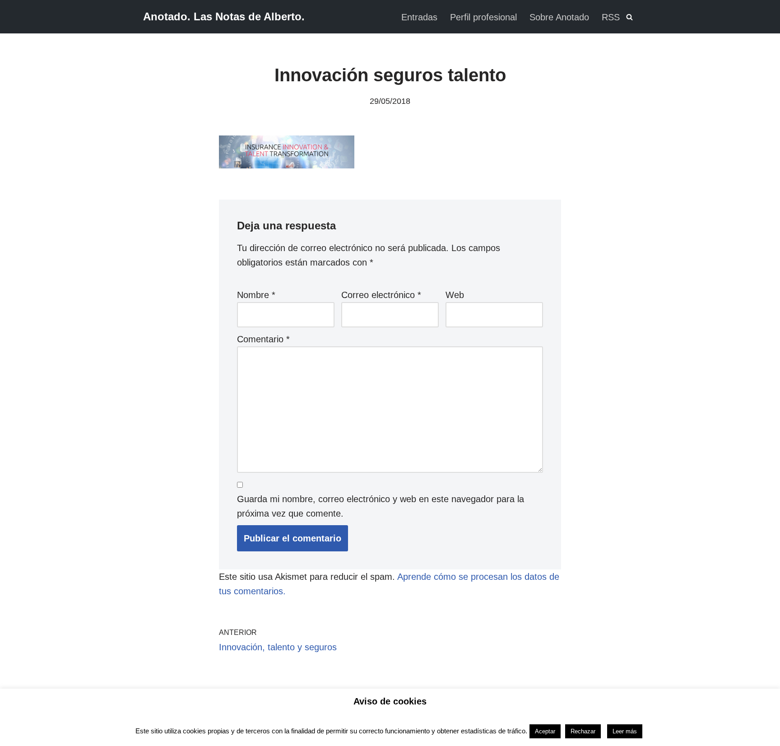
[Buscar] (629, 17)
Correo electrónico (381, 295)
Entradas (419, 17)
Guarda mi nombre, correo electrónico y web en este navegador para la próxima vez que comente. (380, 506)
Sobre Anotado (559, 17)
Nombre (256, 295)
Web (455, 295)
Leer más (625, 731)
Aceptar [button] (545, 731)
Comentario (263, 339)
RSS (611, 17)
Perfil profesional (483, 17)
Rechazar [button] (583, 731)
